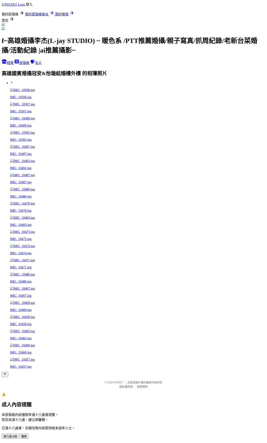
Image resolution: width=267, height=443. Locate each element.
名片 (38, 63)
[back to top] (5, 374)
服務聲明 (142, 386)
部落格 (24, 63)
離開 (24, 436)
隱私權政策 (126, 386)
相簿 (10, 63)
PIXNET (118, 382)
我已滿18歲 (10, 436)
